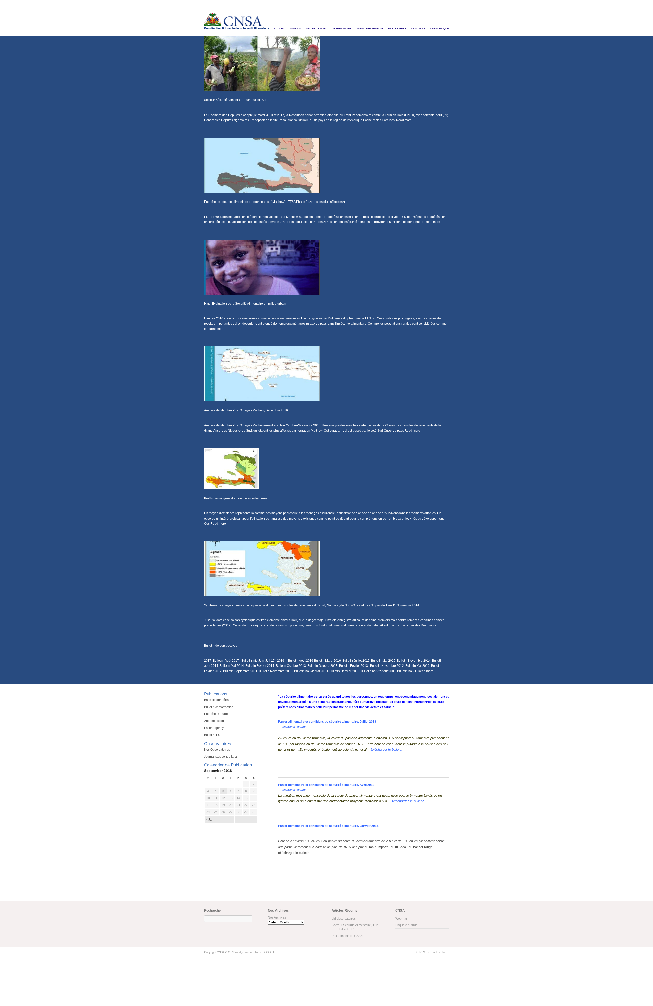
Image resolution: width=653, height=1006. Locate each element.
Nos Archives (277, 917)
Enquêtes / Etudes (216, 714)
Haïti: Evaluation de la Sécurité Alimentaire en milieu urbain (245, 303)
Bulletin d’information (218, 707)
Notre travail (316, 28)
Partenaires (397, 28)
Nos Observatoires (217, 749)
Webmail (401, 918)
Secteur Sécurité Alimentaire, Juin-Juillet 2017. (236, 100)
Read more (404, 120)
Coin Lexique (439, 28)
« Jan (210, 819)
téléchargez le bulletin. (408, 801)
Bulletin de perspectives (220, 645)
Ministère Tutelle (370, 28)
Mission (295, 28)
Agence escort (214, 721)
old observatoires (344, 918)
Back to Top (439, 952)
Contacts (418, 28)
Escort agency (214, 728)
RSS (422, 952)
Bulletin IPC (212, 735)
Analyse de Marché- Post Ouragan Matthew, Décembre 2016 (246, 410)
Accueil (279, 28)
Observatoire (342, 28)
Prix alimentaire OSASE (348, 936)
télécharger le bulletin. (294, 853)
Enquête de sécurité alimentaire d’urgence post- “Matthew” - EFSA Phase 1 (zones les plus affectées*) (274, 202)
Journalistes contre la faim (222, 756)
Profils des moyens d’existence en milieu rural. (236, 498)
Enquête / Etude (406, 925)
